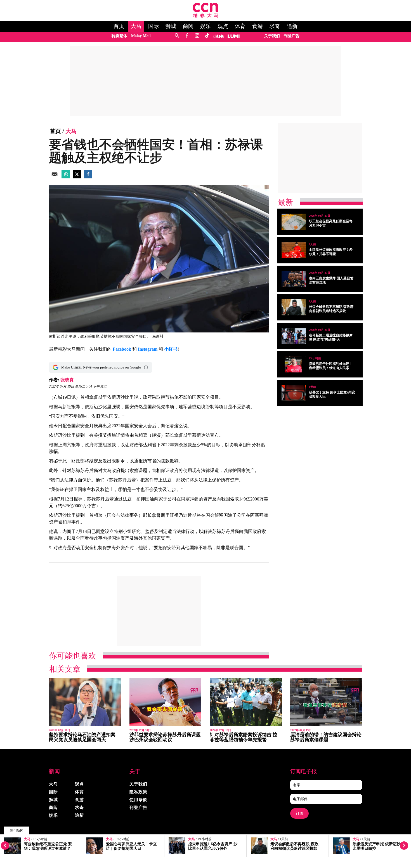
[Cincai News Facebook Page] (187, 36)
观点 (223, 26)
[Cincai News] (205, 16)
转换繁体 (119, 36)
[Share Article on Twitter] (77, 176)
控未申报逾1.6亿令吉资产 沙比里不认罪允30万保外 (212, 846)
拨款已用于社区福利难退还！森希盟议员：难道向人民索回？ (331, 368)
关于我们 (272, 36)
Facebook (122, 349)
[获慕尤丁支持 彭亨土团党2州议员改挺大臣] (294, 393)
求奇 (275, 26)
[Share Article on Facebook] (88, 176)
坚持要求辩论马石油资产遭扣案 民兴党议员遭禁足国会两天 (82, 737)
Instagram (147, 349)
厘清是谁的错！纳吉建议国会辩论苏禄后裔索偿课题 (326, 737)
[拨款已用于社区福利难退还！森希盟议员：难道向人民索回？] (294, 364)
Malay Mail (141, 36)
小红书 (171, 349)
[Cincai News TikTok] (207, 36)
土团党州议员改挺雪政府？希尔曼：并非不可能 (331, 252)
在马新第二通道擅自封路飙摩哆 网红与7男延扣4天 (331, 337)
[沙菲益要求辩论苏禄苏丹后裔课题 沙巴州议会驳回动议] (165, 702)
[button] (146, 367)
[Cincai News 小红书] (218, 36)
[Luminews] (233, 36)
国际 (153, 26)
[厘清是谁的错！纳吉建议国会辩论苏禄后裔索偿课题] (326, 702)
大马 (136, 26)
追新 (292, 26)
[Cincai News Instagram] (197, 36)
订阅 (299, 813)
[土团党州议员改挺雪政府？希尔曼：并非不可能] (294, 250)
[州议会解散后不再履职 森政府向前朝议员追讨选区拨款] (294, 307)
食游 (257, 26)
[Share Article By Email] (54, 176)
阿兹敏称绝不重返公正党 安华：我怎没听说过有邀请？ (48, 846)
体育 (240, 26)
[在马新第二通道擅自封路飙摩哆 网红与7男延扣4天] (294, 336)
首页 (119, 26)
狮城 (171, 26)
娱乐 (205, 26)
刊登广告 (291, 36)
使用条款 (138, 799)
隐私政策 (138, 792)
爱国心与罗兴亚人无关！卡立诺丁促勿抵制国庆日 (131, 846)
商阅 (188, 26)
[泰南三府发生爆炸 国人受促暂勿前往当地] (294, 279)
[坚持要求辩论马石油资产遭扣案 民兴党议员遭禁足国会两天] (85, 702)
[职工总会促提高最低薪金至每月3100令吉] (294, 222)
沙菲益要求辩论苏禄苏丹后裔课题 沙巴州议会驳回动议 (165, 737)
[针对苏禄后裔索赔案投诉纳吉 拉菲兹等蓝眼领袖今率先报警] (246, 702)
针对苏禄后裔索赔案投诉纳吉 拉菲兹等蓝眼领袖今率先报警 (243, 737)
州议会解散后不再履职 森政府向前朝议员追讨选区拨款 (294, 846)
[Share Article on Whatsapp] (66, 176)
